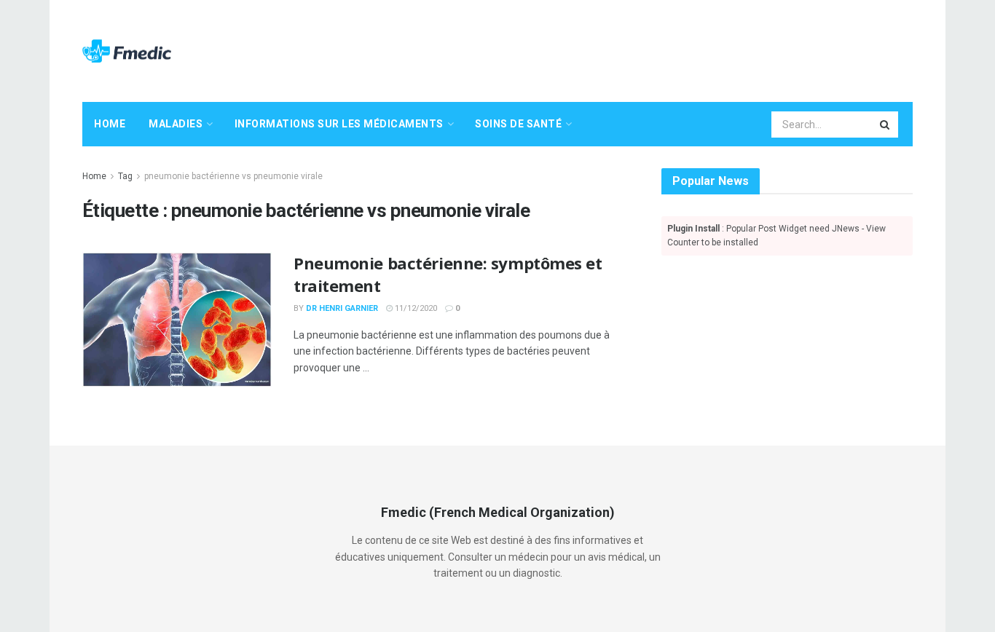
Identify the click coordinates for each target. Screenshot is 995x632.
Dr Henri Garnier (342, 308)
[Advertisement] (647, 49)
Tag (125, 176)
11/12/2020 (415, 308)
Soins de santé (518, 124)
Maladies (175, 124)
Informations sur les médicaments (339, 124)
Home (109, 124)
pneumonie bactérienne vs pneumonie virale (233, 176)
